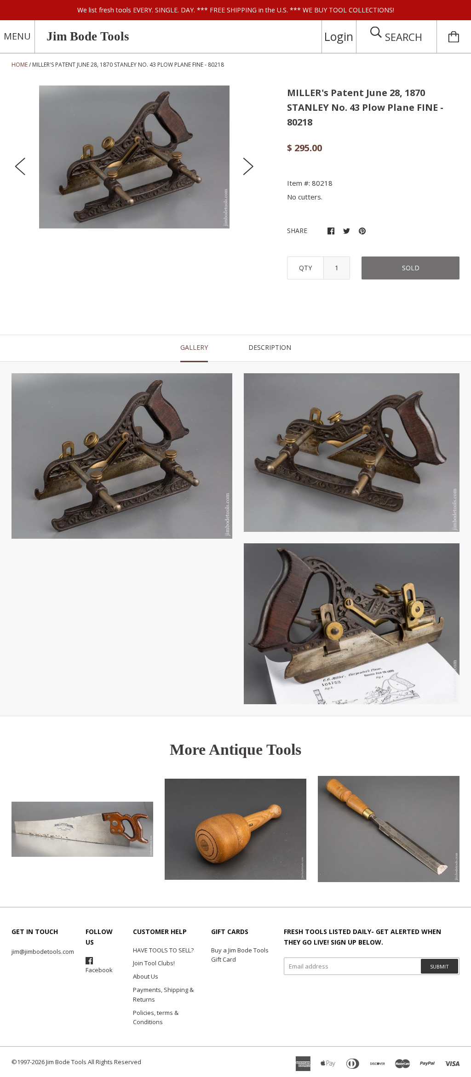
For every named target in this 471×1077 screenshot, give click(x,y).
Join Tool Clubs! (154, 963)
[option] (134, 156)
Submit (439, 966)
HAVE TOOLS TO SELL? (163, 950)
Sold (410, 267)
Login (338, 36)
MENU (17, 36)
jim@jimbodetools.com (42, 951)
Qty (305, 267)
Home (19, 64)
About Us (145, 976)
